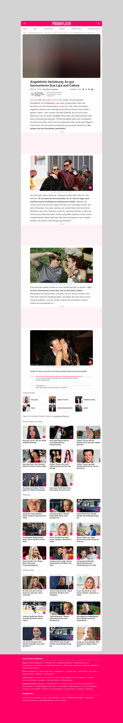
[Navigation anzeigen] (24, 23)
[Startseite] (61, 23)
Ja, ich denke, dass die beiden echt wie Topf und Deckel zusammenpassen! (57, 379)
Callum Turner (52, 100)
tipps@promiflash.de (61, 416)
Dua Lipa (34, 100)
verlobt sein (63, 106)
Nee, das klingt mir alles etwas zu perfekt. (51, 388)
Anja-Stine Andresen (50, 89)
